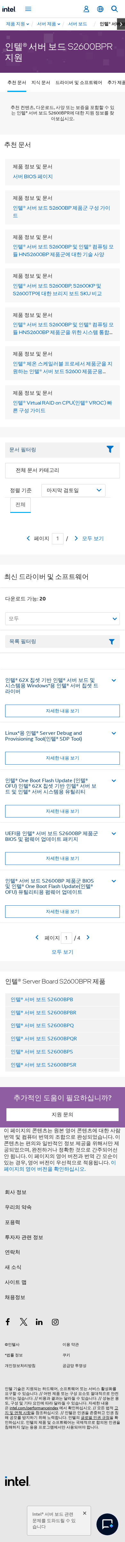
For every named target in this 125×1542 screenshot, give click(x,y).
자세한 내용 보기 (62, 711)
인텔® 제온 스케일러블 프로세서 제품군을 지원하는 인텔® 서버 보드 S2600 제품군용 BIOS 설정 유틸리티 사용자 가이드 (63, 371)
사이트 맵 (16, 1282)
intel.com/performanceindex (34, 1407)
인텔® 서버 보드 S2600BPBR (43, 1013)
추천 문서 (16, 82)
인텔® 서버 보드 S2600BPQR (44, 1038)
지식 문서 (40, 82)
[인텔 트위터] (23, 1323)
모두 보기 (93, 538)
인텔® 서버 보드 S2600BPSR (43, 1065)
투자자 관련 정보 (24, 1237)
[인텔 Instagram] (55, 1323)
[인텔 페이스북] (7, 1323)
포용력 (12, 1222)
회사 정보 (16, 1192)
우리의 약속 (18, 1207)
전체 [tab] (20, 504)
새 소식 (13, 1267)
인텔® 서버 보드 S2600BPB (42, 999)
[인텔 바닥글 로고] (17, 1481)
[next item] (121, 24)
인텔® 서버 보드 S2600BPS (42, 1052)
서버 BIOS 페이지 (33, 176)
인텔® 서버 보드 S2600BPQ (42, 1025)
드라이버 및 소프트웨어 (78, 82)
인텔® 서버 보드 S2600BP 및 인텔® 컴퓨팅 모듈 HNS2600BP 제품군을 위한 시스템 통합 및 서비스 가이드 (63, 332)
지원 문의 (62, 1114)
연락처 (12, 1252)
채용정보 (15, 1297)
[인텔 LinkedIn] (39, 1323)
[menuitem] (47, 24)
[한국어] (100, 9)
